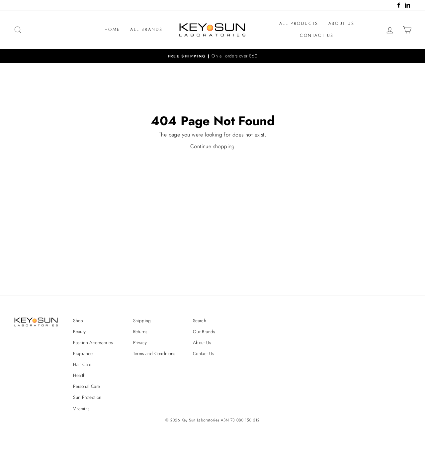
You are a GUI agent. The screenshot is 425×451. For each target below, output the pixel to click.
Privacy (140, 342)
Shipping (142, 320)
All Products (298, 23)
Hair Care (82, 364)
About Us (341, 23)
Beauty (79, 331)
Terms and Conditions (154, 353)
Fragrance (83, 353)
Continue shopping (212, 146)
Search (199, 320)
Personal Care (86, 386)
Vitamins (81, 408)
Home (112, 29)
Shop (78, 320)
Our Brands (204, 331)
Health (79, 375)
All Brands (146, 29)
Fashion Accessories (93, 342)
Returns (140, 331)
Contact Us (317, 35)
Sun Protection (87, 397)
